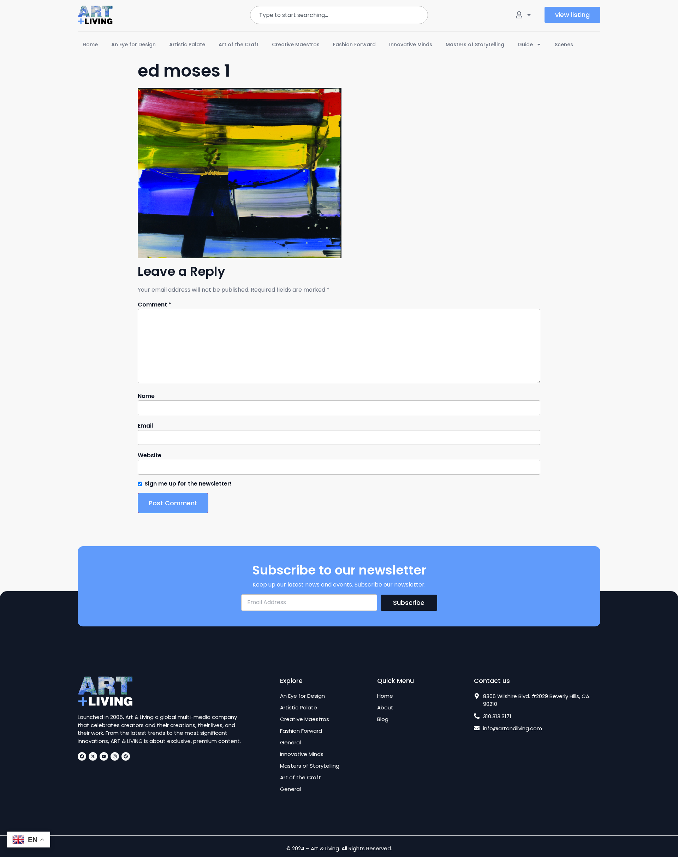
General (290, 742)
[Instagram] (115, 756)
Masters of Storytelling (475, 44)
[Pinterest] (125, 756)
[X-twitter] (93, 756)
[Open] (529, 15)
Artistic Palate (187, 44)
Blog (382, 719)
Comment (154, 305)
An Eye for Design (133, 44)
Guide (525, 44)
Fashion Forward (354, 44)
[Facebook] (82, 756)
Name (146, 396)
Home (90, 44)
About (385, 707)
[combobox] (339, 15)
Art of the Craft (238, 44)
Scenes (564, 44)
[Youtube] (104, 756)
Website (149, 455)
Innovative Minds (410, 44)
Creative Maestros (296, 44)
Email (145, 426)
